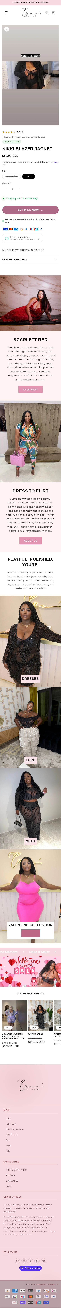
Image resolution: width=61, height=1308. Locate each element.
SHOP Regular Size (14, 1129)
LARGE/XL (13, 177)
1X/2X (29, 176)
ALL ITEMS (10, 1124)
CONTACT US (12, 1181)
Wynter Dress (35, 1034)
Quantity (6, 183)
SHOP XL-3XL (12, 1135)
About (8, 1145)
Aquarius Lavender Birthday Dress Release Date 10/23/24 (13, 1036)
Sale (8, 1140)
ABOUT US (30, 540)
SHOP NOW (30, 389)
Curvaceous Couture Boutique (45, 1285)
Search (9, 1186)
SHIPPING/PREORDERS (16, 1170)
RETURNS (10, 1175)
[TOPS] (30, 766)
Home (8, 1118)
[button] (6, 12)
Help (8, 1151)
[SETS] (30, 847)
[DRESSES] (30, 685)
